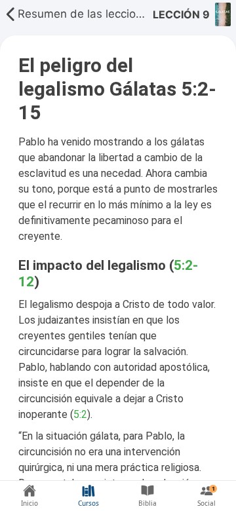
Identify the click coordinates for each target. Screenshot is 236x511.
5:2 (80, 414)
